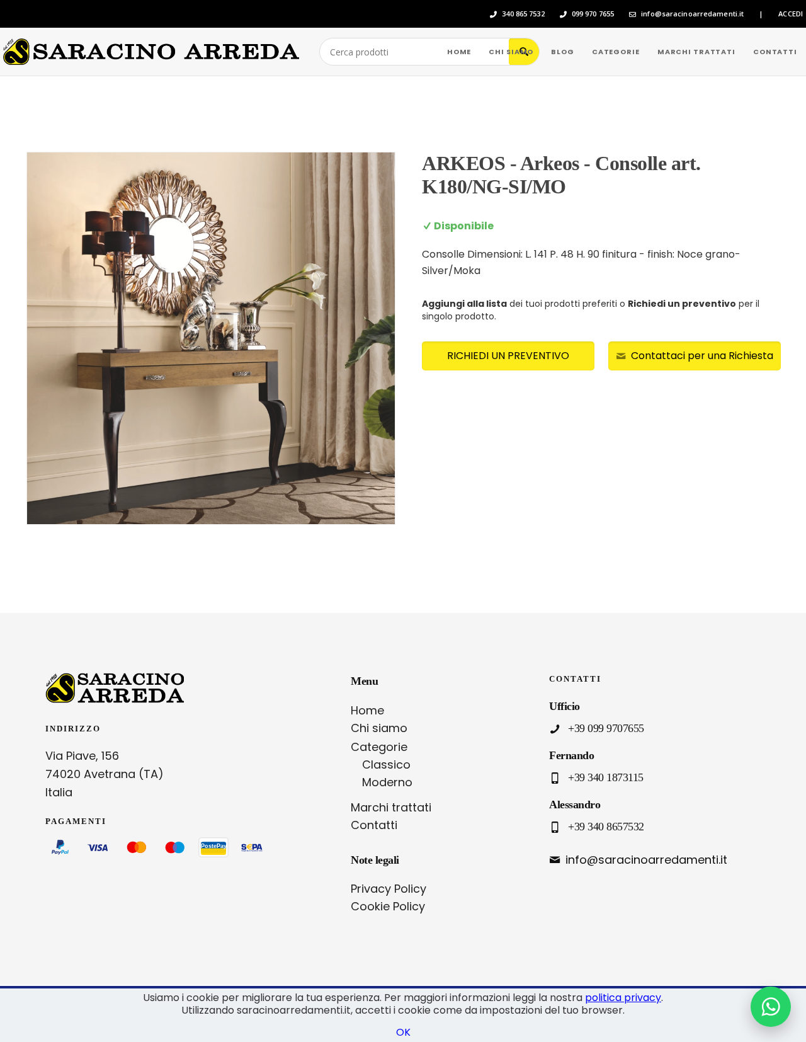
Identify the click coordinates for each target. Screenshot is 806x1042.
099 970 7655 (593, 14)
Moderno (387, 782)
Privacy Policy (388, 888)
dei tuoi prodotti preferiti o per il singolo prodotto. (590, 310)
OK (403, 1032)
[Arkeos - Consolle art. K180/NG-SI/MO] (210, 338)
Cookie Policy (388, 906)
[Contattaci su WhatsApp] (771, 1007)
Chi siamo (379, 728)
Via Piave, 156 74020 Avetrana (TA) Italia (104, 774)
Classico (386, 764)
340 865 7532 (523, 14)
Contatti (374, 825)
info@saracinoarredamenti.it (692, 14)
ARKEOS (463, 163)
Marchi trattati (391, 807)
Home (367, 710)
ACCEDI (790, 14)
